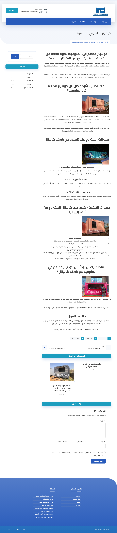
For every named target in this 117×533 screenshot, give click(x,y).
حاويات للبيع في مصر (47, 505)
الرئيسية (105, 21)
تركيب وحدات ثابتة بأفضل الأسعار (44, 514)
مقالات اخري (27, 87)
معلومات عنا (94, 21)
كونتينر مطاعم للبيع (48, 499)
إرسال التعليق (98, 461)
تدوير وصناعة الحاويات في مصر (44, 496)
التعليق (103, 420)
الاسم (103, 441)
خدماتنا (84, 21)
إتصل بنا (73, 21)
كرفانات (29, 80)
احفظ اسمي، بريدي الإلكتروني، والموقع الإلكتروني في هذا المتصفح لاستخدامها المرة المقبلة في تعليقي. (77, 454)
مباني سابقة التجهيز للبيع (46, 502)
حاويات (78, 339)
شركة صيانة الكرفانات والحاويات (44, 517)
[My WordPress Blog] (100, 11)
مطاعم (72, 339)
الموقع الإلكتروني (61, 441)
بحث (15, 56)
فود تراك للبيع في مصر (47, 511)
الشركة (93, 128)
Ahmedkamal (103, 339)
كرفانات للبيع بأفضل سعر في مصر (44, 508)
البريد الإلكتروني (81, 441)
